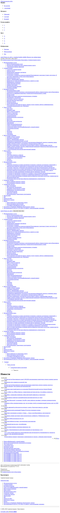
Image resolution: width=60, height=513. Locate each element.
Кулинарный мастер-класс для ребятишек (15, 424)
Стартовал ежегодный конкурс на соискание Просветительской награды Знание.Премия (28, 389)
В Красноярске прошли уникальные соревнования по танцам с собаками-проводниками (28, 436)
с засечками (7, 8)
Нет (5, 54)
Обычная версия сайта (7, 1)
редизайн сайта (9, 511)
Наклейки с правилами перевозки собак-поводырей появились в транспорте (24, 394)
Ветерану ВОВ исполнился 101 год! (14, 418)
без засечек (7, 5)
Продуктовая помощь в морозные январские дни (17, 427)
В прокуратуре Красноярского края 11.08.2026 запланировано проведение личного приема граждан (31, 379)
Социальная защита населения (18, 367)
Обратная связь (5, 480)
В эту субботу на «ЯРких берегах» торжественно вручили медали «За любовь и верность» (28, 392)
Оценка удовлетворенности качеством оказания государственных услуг (23, 429)
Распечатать (5, 470)
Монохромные (8, 51)
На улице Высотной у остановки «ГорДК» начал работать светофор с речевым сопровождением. (30, 400)
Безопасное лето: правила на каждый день (15, 382)
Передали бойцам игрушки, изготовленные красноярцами (20, 421)
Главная (6, 362)
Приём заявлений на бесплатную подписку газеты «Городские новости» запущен (26, 407)
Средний (6, 16)
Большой (6, 19)
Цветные (6, 49)
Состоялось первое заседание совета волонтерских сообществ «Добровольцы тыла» (26, 415)
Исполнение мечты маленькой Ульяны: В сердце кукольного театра (22, 410)
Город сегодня (11, 364)
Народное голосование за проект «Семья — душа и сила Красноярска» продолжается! (27, 413)
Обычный (6, 14)
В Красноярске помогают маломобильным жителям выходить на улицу (23, 397)
